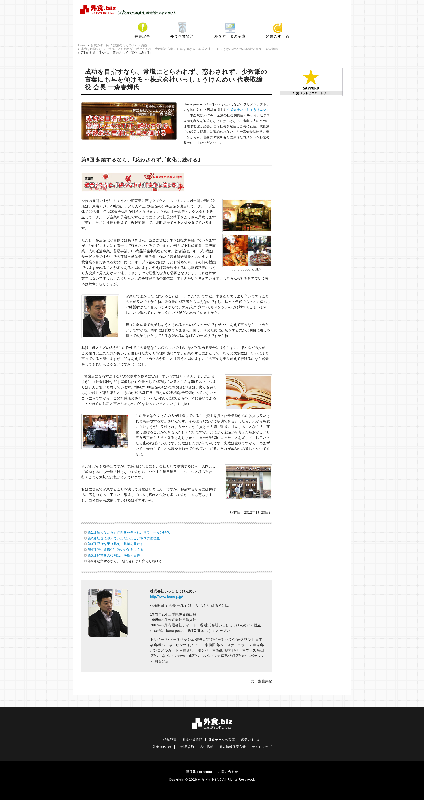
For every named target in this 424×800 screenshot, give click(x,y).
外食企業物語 (182, 36)
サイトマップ (262, 747)
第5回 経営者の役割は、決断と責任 (114, 555)
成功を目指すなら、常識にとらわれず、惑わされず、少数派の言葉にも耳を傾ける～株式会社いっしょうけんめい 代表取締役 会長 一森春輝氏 (179, 49)
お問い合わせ (228, 771)
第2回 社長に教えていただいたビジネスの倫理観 (124, 538)
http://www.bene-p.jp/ (166, 597)
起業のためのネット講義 (130, 45)
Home (82, 45)
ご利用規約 (186, 747)
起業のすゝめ (278, 36)
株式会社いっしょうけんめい (248, 110)
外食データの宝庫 (230, 36)
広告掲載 (206, 747)
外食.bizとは (162, 747)
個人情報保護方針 (232, 747)
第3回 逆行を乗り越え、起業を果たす (115, 544)
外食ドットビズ (209, 779)
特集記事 (142, 36)
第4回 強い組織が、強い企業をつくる (115, 549)
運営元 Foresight (199, 771)
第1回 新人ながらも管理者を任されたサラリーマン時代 (129, 532)
